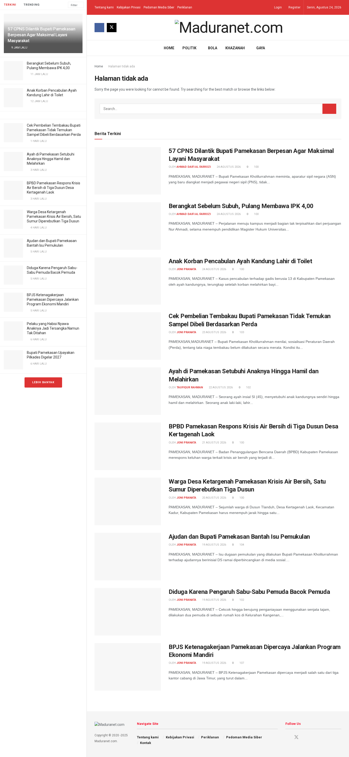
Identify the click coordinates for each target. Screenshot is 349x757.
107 (241, 663)
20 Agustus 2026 (213, 497)
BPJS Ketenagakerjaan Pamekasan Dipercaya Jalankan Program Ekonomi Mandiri (53, 299)
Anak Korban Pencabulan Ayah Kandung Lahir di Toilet (240, 261)
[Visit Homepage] (229, 27)
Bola (212, 48)
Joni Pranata (186, 269)
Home (169, 48)
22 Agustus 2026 (220, 387)
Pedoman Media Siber (159, 7)
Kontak (145, 743)
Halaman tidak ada (121, 66)
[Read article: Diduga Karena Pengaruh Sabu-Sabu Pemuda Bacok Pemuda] (128, 611)
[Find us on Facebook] (99, 27)
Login (277, 7)
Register (294, 7)
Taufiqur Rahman (190, 387)
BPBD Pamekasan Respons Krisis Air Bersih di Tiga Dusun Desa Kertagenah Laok (53, 187)
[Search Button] (339, 48)
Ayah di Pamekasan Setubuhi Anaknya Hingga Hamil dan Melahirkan (50, 158)
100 (256, 167)
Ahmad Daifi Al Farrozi (194, 167)
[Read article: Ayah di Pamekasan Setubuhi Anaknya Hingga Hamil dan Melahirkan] (128, 391)
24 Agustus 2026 (228, 167)
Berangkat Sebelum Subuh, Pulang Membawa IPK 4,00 (241, 206)
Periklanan (184, 7)
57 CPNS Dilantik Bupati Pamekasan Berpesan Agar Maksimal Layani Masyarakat (41, 34)
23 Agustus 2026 (213, 332)
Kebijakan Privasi (129, 7)
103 (241, 332)
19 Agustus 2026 (213, 544)
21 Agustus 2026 (213, 442)
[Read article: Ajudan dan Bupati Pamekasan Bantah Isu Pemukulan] (128, 556)
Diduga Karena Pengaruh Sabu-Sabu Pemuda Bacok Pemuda (249, 591)
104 (241, 544)
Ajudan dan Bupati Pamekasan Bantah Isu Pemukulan (239, 536)
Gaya (260, 48)
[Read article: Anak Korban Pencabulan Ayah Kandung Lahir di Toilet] (128, 281)
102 (248, 387)
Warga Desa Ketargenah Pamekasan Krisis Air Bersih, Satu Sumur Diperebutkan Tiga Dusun (54, 216)
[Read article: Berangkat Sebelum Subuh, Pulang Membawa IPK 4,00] (128, 226)
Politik (189, 48)
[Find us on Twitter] (112, 27)
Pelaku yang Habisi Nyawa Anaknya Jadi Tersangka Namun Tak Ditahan (53, 328)
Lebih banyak (43, 382)
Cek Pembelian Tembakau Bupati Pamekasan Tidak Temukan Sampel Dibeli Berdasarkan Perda (54, 130)
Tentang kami (104, 7)
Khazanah (235, 48)
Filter (74, 5)
